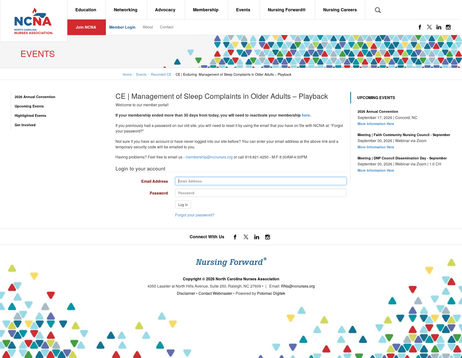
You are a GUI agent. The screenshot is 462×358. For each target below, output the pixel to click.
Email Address (140, 181)
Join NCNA (86, 27)
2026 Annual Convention (35, 96)
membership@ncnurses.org (209, 157)
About (148, 27)
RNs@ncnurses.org (298, 286)
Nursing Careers (340, 9)
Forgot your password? (194, 215)
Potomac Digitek (271, 293)
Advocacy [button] (166, 9)
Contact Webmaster (215, 293)
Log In (183, 204)
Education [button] (86, 9)
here (306, 115)
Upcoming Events (29, 106)
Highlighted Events (30, 115)
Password (140, 193)
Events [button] (243, 9)
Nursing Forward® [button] (287, 9)
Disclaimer (186, 293)
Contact (166, 27)
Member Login (122, 27)
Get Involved (25, 124)
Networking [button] (126, 9)
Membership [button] (206, 9)
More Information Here (376, 123)
